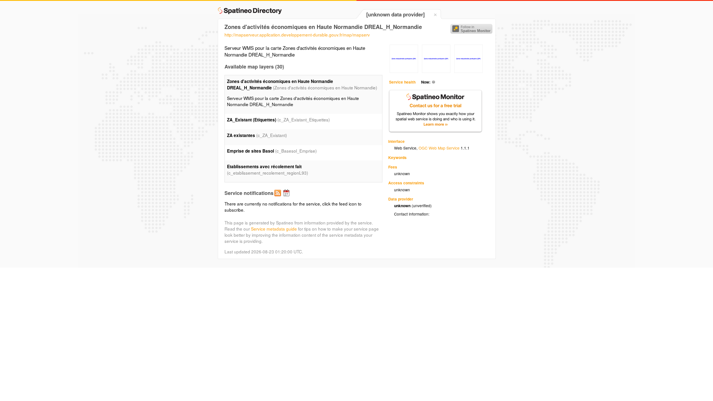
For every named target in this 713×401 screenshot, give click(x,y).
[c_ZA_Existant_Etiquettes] (404, 71)
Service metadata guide (274, 229)
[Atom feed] (278, 197)
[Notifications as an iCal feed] (287, 197)
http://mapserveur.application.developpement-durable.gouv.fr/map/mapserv (297, 34)
